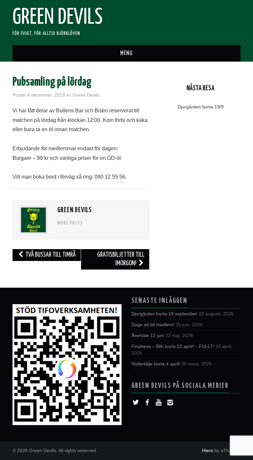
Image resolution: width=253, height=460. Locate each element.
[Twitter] (135, 402)
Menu (126, 53)
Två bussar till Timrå (50, 255)
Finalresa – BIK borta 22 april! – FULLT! (172, 346)
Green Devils (58, 17)
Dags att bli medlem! (152, 324)
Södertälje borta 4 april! (155, 363)
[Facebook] (147, 402)
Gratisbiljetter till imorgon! (120, 259)
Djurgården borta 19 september (164, 313)
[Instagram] (170, 402)
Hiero (207, 450)
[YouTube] (159, 402)
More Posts (70, 223)
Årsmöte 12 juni (147, 335)
